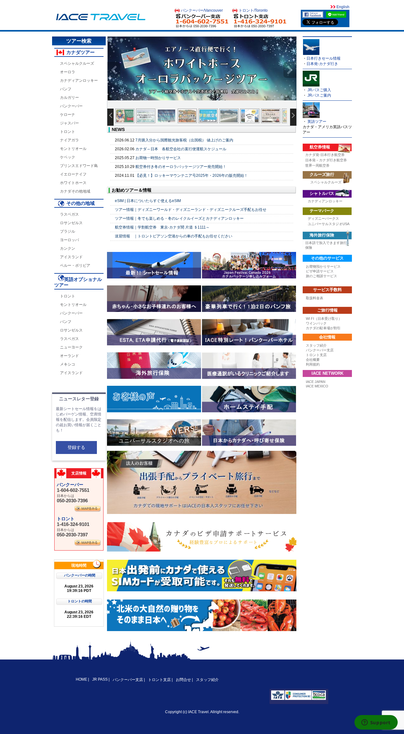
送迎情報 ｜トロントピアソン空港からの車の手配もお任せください (173, 236)
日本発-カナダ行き (322, 64)
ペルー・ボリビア (75, 265)
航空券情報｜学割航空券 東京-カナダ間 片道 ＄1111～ (162, 227)
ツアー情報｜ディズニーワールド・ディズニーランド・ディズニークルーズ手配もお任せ (190, 209)
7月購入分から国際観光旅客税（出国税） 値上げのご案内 (184, 140)
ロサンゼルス (71, 223)
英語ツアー (316, 121)
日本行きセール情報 (323, 58)
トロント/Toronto (253, 10)
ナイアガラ (69, 140)
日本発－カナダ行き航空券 (326, 160)
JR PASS (100, 679)
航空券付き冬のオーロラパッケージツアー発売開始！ (180, 166)
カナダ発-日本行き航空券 (325, 155)
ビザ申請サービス (320, 271)
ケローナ (67, 114)
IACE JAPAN (315, 382)
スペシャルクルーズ (77, 63)
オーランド (69, 356)
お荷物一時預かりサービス (158, 158)
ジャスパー (69, 123)
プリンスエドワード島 (79, 166)
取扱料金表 (314, 298)
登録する (76, 447)
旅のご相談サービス (321, 276)
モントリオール (73, 148)
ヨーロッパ (69, 240)
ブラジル (67, 231)
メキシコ (67, 364)
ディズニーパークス (323, 218)
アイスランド (71, 257)
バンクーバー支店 (320, 350)
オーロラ (67, 72)
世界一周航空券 (317, 165)
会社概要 (313, 359)
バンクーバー (71, 106)
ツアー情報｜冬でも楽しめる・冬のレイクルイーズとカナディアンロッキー (179, 218)
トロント (67, 131)
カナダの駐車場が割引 (323, 328)
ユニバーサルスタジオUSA (328, 224)
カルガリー (69, 97)
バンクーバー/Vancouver (202, 10)
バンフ (65, 89)
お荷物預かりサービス (323, 266)
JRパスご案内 (319, 95)
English (342, 7)
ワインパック (316, 323)
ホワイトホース (73, 183)
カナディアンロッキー (79, 80)
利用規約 (313, 364)
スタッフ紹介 (316, 345)
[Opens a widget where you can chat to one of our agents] (376, 723)
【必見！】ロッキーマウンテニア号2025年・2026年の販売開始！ (191, 175)
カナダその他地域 (75, 191)
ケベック (67, 157)
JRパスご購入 (319, 90)
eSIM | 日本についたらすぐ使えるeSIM (148, 201)
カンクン (67, 248)
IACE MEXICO (317, 386)
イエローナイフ (73, 174)
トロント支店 (316, 355)
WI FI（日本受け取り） (324, 318)
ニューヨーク (71, 347)
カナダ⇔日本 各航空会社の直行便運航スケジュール (180, 149)
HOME (82, 679)
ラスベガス (69, 214)
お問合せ (183, 679)
